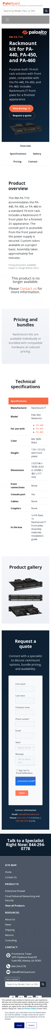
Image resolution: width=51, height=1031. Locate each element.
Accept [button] (19, 1025)
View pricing (20, 108)
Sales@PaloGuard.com (28, 814)
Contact (33, 161)
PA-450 (39, 428)
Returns (9, 935)
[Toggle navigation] (7, 20)
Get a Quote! (12, 979)
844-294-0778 (23, 817)
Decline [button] (31, 1025)
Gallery (37, 153)
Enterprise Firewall (15, 891)
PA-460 (39, 432)
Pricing (17, 161)
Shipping (10, 929)
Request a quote (22, 115)
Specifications (18, 153)
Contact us (28, 288)
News (8, 924)
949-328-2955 (22, 820)
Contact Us (11, 877)
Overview (25, 145)
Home (8, 872)
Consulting (11, 940)
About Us (10, 919)
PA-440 (39, 425)
